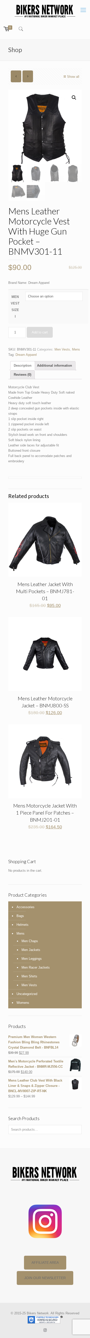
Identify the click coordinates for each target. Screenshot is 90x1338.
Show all (73, 77)
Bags (20, 916)
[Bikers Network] (45, 11)
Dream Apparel (26, 355)
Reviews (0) (22, 374)
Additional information (54, 365)
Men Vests (62, 349)
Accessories (25, 907)
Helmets (22, 925)
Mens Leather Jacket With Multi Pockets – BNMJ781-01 (45, 591)
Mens (76, 349)
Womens (22, 1003)
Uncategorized (26, 994)
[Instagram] (45, 1330)
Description (23, 365)
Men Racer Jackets (36, 967)
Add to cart (40, 332)
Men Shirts (29, 976)
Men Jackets (31, 950)
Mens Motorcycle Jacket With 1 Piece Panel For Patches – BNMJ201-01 (45, 812)
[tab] (22, 365)
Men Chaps (30, 941)
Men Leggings (32, 959)
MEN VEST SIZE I (15, 306)
